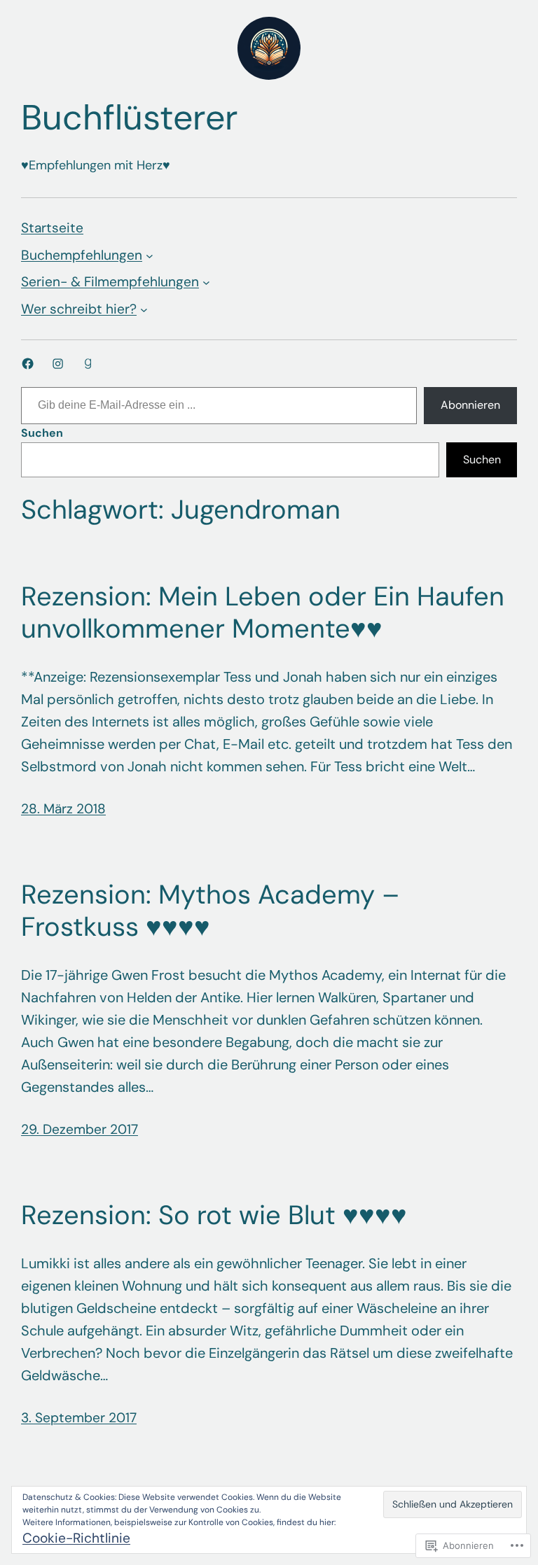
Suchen (42, 433)
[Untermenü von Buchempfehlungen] (149, 256)
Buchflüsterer (129, 117)
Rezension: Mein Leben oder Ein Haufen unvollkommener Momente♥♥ (262, 613)
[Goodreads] (88, 363)
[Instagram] (57, 363)
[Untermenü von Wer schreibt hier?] (144, 309)
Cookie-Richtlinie (76, 1538)
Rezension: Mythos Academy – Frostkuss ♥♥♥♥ (210, 911)
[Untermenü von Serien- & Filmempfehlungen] (206, 282)
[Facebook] (27, 363)
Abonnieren (470, 405)
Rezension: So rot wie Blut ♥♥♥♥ (214, 1216)
